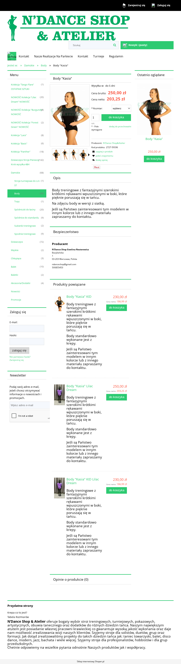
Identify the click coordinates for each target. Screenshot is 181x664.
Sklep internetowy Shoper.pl (90, 661)
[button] (89, 154)
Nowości (15, 291)
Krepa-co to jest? (17, 612)
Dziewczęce (17, 241)
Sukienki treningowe (25, 225)
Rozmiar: (96, 108)
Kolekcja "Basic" (19, 143)
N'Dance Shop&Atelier (114, 143)
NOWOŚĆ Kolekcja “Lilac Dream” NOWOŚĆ (23, 99)
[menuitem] (24, 56)
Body (17, 193)
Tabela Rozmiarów (18, 617)
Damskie (15, 172)
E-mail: (14, 322)
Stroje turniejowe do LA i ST (27, 183)
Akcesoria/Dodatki (20, 283)
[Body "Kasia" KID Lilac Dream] (59, 488)
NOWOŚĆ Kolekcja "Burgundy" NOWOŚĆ (27, 112)
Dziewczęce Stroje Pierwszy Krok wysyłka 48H (25, 162)
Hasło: (13, 335)
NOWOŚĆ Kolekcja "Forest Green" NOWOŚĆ (24, 124)
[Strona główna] (68, 26)
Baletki (14, 274)
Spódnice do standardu (26, 217)
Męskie (14, 250)
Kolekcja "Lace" (19, 135)
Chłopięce (16, 258)
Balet (13, 266)
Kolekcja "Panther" (20, 151)
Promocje (16, 299)
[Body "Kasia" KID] (59, 303)
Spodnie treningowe (25, 233)
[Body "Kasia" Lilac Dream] (59, 394)
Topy (17, 201)
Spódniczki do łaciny (25, 209)
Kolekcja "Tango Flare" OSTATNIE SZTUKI (22, 87)
